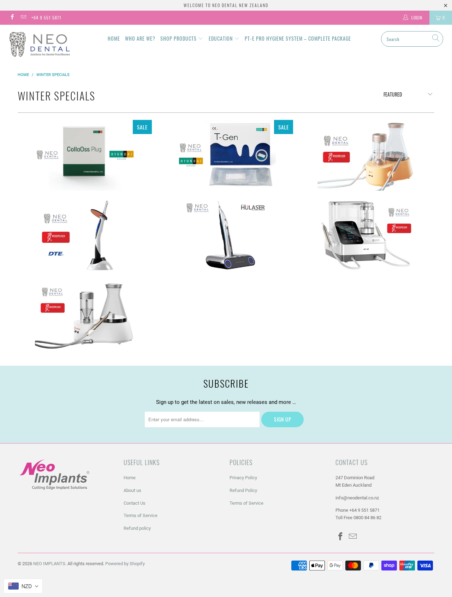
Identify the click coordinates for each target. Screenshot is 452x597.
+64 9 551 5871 (46, 18)
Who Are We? (140, 38)
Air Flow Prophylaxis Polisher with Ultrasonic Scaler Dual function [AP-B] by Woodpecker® (367, 155)
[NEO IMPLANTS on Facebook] (12, 17)
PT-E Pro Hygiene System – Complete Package (298, 38)
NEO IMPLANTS (49, 563)
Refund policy (137, 528)
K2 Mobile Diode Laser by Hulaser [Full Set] (226, 234)
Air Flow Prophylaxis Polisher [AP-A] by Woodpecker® (85, 314)
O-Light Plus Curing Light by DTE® (85, 234)
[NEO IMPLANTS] (39, 44)
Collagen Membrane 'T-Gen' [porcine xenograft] (226, 155)
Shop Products (179, 38)
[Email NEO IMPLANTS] (23, 17)
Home (114, 38)
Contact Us (134, 503)
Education (221, 38)
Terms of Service (140, 515)
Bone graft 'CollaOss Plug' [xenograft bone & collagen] (85, 155)
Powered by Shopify (125, 563)
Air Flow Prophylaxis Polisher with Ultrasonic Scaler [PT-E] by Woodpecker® (367, 234)
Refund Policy (243, 490)
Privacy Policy (243, 477)
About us (132, 490)
